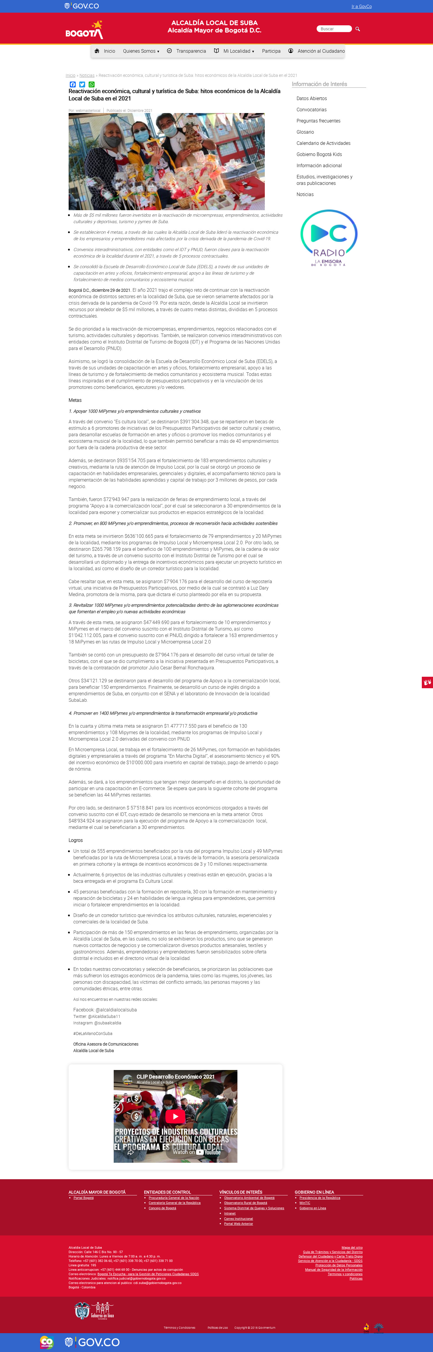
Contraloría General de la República (175, 1202)
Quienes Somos (139, 51)
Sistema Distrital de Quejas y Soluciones (254, 1208)
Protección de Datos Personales (339, 1265)
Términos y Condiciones (179, 1328)
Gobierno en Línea (313, 1208)
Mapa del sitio (352, 1247)
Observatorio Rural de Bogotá (245, 1202)
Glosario (305, 132)
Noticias (87, 75)
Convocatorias (312, 109)
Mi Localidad (237, 51)
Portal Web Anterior (238, 1223)
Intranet (230, 1213)
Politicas (356, 1278)
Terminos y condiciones (345, 1274)
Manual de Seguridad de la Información (334, 1269)
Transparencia (191, 51)
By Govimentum (380, 1327)
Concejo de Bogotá (162, 1208)
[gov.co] (82, 6)
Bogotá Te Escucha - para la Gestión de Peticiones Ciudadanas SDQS (148, 1274)
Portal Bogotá (84, 1197)
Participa (271, 51)
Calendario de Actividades (324, 143)
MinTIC (305, 1202)
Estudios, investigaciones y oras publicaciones (325, 179)
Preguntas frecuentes (319, 120)
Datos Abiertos (312, 98)
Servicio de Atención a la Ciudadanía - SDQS (330, 1260)
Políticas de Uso (218, 1328)
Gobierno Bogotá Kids (319, 154)
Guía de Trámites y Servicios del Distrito (333, 1252)
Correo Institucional (238, 1218)
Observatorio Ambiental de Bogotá (249, 1197)
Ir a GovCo (362, 6)
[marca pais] (47, 1343)
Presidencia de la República (320, 1197)
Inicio (109, 51)
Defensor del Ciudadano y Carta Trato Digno (331, 1256)
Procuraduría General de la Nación (174, 1197)
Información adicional (319, 165)
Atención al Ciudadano (321, 51)
